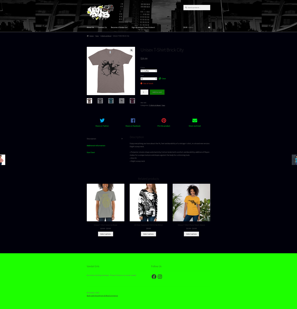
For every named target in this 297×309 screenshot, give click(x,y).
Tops (97, 36)
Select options (105, 234)
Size (142, 75)
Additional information (96, 145)
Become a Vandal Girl (119, 27)
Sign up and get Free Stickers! (143, 27)
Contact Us (102, 27)
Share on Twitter (102, 126)
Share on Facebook (133, 126)
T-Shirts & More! (105, 36)
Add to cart (157, 92)
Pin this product (163, 126)
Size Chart (91, 152)
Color (142, 67)
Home (92, 36)
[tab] (105, 138)
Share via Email (195, 126)
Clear (164, 78)
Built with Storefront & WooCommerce (102, 295)
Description (91, 138)
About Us (90, 27)
